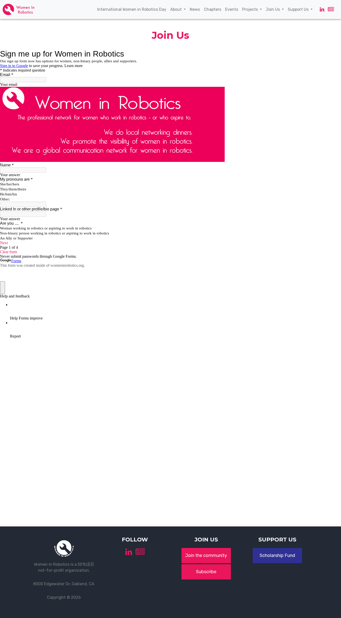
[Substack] (331, 9)
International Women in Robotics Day (132, 9)
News (196, 9)
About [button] (176, 9)
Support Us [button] (299, 9)
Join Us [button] (273, 9)
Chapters (213, 9)
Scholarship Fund (277, 555)
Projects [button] (250, 9)
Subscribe (206, 571)
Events (232, 9)
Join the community (206, 555)
